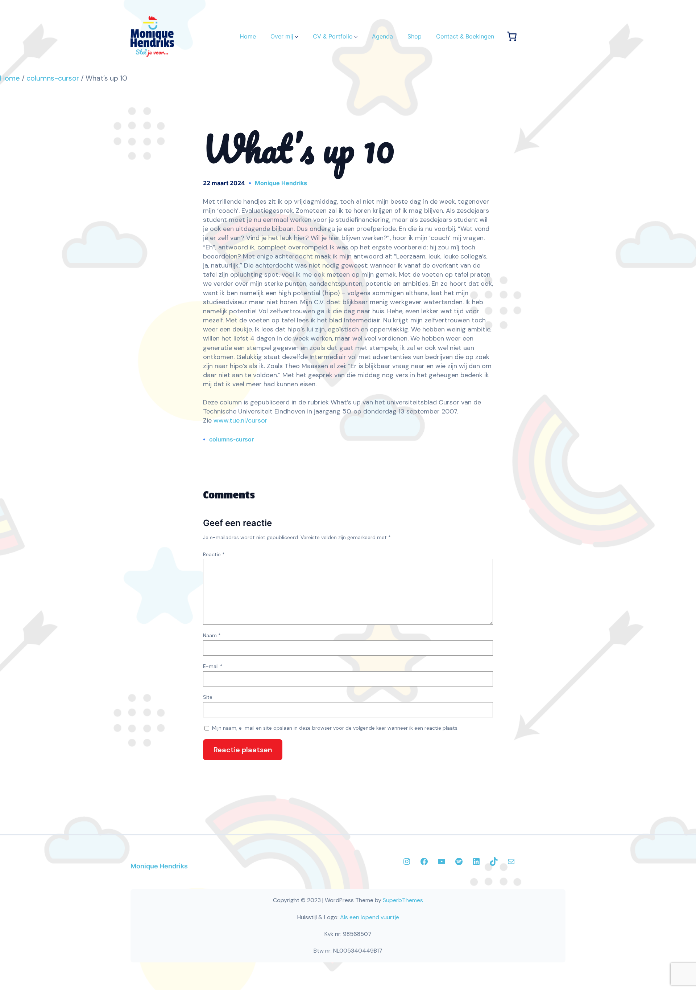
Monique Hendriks (281, 183)
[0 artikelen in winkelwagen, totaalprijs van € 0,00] (512, 36)
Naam (212, 635)
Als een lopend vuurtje (369, 917)
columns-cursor (52, 78)
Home (10, 78)
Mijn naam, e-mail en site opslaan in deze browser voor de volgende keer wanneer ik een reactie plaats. (335, 728)
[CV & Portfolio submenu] (356, 36)
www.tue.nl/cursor (241, 420)
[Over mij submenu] (296, 36)
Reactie (214, 554)
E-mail (213, 666)
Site (207, 697)
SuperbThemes (403, 900)
